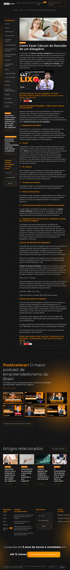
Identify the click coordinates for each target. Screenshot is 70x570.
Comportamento (10, 35)
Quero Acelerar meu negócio (42, 554)
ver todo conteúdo (58, 449)
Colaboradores (9, 31)
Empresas (7, 60)
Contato (5, 525)
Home (15, 10)
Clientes (7, 27)
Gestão (7, 69)
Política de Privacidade (16, 567)
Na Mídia (7, 85)
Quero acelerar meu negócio (55, 3)
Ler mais (7, 484)
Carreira (7, 24)
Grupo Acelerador (10, 77)
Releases (7, 94)
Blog (21, 10)
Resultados (8, 98)
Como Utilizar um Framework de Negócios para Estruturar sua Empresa (23, 516)
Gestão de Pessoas (10, 73)
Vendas (7, 106)
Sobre (5, 518)
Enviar (10, 183)
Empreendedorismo (10, 45)
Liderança (7, 81)
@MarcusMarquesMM (9, 388)
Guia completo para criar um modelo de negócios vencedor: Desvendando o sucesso (23, 528)
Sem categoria (9, 102)
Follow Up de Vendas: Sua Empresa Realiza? (21, 522)
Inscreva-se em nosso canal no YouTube (17, 423)
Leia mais (8, 130)
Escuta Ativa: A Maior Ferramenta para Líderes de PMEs (23, 533)
